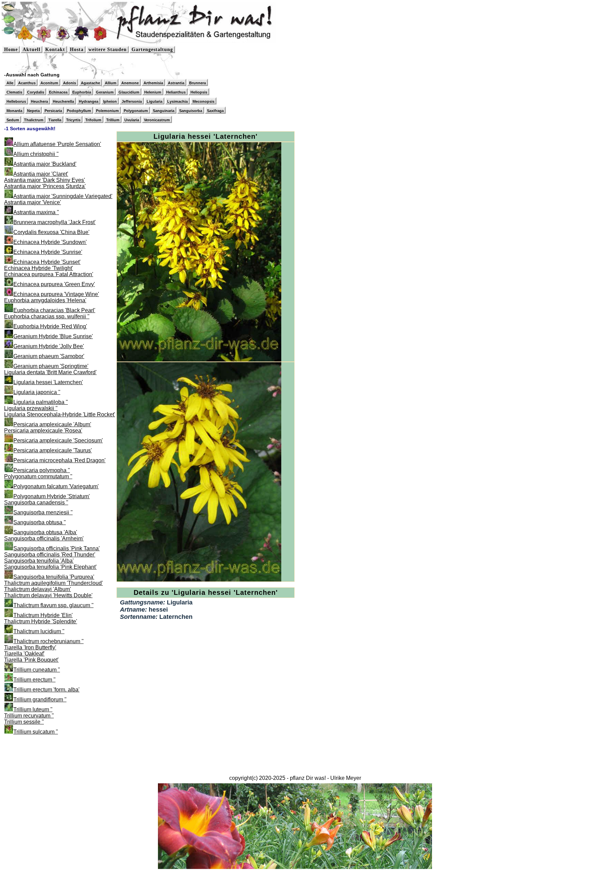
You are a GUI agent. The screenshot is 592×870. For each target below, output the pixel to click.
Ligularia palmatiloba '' (40, 402)
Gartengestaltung (152, 49)
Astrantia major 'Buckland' (44, 164)
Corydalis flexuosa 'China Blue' (51, 232)
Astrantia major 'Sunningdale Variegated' (62, 196)
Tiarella (54, 120)
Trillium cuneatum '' (36, 670)
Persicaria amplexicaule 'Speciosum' (58, 440)
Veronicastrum (157, 120)
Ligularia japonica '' (36, 392)
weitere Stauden (107, 49)
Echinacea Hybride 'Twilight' (38, 268)
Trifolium (93, 120)
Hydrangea (88, 101)
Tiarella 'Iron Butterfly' (30, 647)
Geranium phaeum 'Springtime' (50, 366)
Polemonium (107, 111)
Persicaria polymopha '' (41, 470)
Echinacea (58, 92)
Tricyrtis (73, 120)
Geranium (105, 92)
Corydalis (35, 92)
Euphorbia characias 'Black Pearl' (54, 310)
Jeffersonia (132, 101)
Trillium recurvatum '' (29, 716)
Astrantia (176, 83)
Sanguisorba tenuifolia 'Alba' (39, 561)
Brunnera (197, 83)
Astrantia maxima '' (36, 212)
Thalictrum (34, 120)
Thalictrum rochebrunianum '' (48, 641)
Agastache (90, 83)
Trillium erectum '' (34, 680)
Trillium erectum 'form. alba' (46, 690)
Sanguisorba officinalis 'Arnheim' (44, 538)
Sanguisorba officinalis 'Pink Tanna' (56, 548)
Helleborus (16, 101)
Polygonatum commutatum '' (38, 476)
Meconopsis (203, 101)
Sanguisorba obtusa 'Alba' (45, 532)
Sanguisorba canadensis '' (36, 502)
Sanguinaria (163, 111)
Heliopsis (198, 92)
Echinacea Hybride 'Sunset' (47, 262)
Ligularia (154, 101)
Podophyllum (79, 111)
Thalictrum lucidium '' (38, 631)
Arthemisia (153, 83)
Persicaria (53, 111)
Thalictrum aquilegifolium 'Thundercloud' (53, 583)
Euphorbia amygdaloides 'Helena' (45, 300)
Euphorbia (81, 92)
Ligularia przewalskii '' (31, 408)
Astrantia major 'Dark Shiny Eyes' (44, 180)
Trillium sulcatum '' (35, 732)
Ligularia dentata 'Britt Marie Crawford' (50, 372)
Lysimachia (177, 101)
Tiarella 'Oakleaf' (24, 654)
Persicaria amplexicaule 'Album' (52, 424)
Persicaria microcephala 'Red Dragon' (59, 460)
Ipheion (110, 101)
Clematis (14, 92)
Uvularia (131, 120)
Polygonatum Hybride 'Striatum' (51, 496)
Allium (110, 83)
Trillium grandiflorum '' (39, 699)
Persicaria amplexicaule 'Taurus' (52, 450)
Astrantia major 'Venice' (32, 202)
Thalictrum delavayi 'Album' (37, 589)
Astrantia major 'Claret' (40, 174)
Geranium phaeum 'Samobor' (48, 356)
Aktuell (31, 49)
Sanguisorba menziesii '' (43, 512)
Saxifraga (215, 111)
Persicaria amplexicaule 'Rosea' (43, 430)
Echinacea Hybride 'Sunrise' (47, 252)
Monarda (14, 111)
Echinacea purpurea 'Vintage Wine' (56, 294)
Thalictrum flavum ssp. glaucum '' (53, 605)
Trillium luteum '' (32, 709)
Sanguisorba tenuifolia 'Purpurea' (53, 577)
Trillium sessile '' (24, 722)
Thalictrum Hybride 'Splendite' (40, 621)
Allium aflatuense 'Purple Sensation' (57, 144)
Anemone (130, 83)
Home (11, 49)
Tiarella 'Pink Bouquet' (31, 660)
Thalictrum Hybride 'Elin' (43, 615)
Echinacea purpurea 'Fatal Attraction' (48, 274)
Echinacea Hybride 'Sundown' (50, 242)
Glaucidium (129, 92)
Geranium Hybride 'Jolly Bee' (48, 346)
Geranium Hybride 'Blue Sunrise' (53, 336)
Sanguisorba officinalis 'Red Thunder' (49, 554)
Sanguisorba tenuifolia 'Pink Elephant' (50, 567)
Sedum (13, 120)
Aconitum (49, 83)
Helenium (152, 92)
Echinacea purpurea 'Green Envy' (54, 284)
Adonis (69, 83)
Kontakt (55, 49)
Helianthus (176, 92)
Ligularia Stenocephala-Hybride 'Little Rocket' (59, 414)
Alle (10, 83)
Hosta (77, 49)
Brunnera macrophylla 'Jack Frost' (54, 222)
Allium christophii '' (36, 154)
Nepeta (33, 111)
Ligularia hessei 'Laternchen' (48, 382)
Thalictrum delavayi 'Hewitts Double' (48, 595)
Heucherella (63, 101)
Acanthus (27, 83)
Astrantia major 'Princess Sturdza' (45, 186)
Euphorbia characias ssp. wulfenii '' (46, 316)
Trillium (113, 120)
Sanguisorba (190, 111)
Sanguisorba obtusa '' (39, 522)
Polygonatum (136, 111)
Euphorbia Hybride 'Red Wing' (50, 326)
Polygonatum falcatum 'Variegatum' (56, 486)
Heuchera (39, 101)
